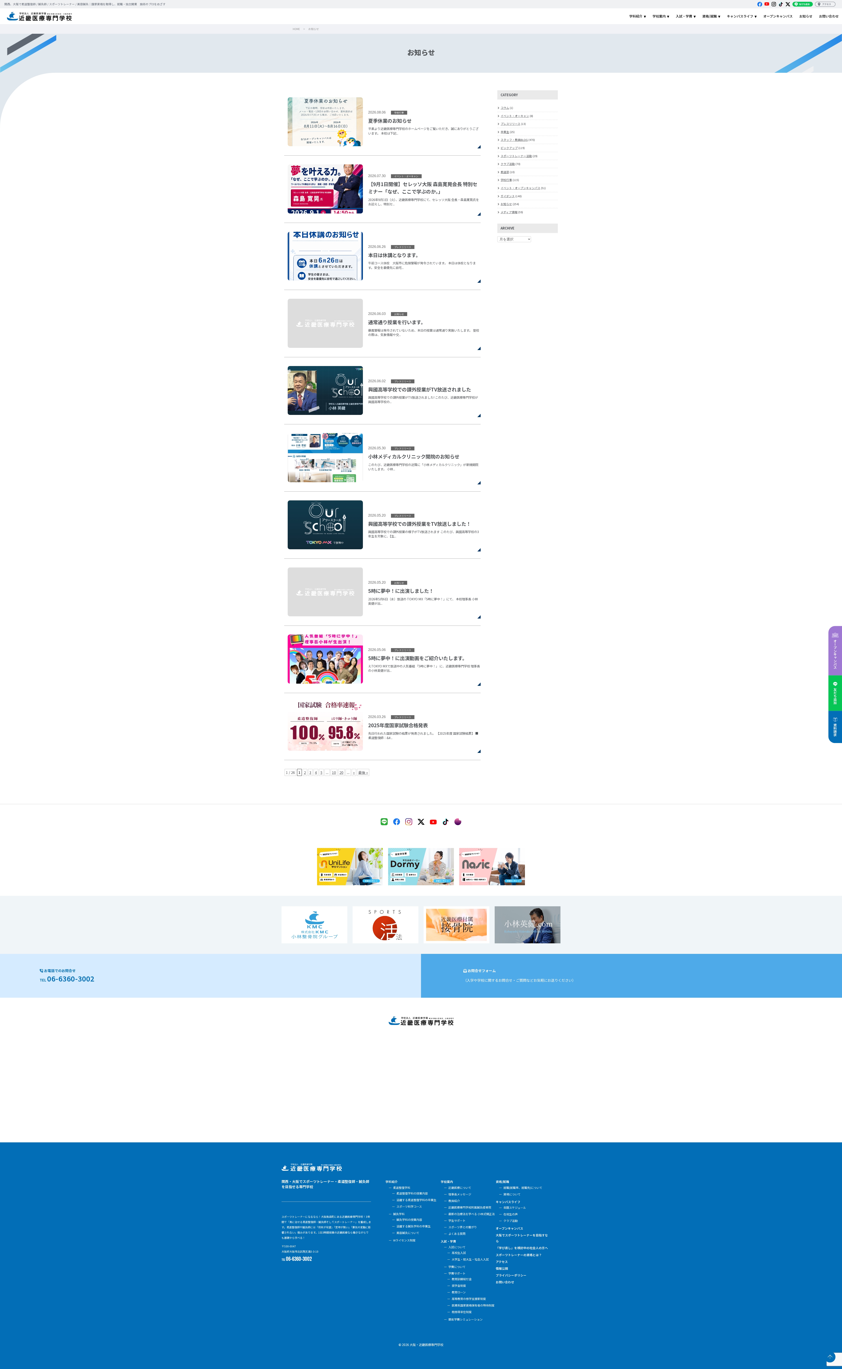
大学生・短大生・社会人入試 (470, 1259)
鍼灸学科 (399, 1214)
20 (341, 772)
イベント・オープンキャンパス (520, 188)
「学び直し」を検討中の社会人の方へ (522, 1248)
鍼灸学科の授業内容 (409, 1220)
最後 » (363, 772)
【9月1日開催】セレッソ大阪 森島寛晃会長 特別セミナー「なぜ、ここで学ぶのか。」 (382, 189)
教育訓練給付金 (462, 1279)
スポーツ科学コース (409, 1206)
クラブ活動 (508, 164)
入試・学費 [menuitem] (684, 16)
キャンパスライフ (508, 1202)
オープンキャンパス (835, 654)
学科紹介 (391, 1181)
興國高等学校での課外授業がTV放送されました (382, 390)
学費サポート (457, 1273)
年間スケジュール (514, 1207)
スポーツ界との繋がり (462, 1227)
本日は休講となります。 (382, 256)
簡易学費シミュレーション (465, 1319)
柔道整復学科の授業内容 (412, 1193)
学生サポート (457, 1220)
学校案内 (447, 1181)
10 (334, 772)
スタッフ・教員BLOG (514, 140)
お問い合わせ (505, 1282)
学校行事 (506, 180)
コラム (505, 108)
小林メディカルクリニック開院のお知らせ (382, 457)
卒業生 (505, 132)
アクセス (502, 1261)
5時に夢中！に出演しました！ (382, 592)
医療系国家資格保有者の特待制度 (473, 1305)
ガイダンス (508, 196)
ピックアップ (509, 148)
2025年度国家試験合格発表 (382, 726)
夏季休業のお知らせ (382, 126)
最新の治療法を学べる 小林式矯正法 (471, 1214)
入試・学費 (448, 1241)
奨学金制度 (459, 1286)
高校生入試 (459, 1253)
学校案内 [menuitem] (659, 16)
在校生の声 (510, 1214)
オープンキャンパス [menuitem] (778, 16)
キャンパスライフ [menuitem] (740, 16)
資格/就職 (502, 1181)
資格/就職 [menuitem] (709, 16)
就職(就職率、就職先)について (522, 1188)
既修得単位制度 (462, 1312)
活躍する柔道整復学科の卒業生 (416, 1200)
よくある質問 (457, 1234)
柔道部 (505, 172)
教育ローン (459, 1292)
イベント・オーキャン (515, 116)
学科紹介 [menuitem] (635, 16)
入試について (457, 1247)
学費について (457, 1267)
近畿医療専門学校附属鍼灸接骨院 (469, 1207)
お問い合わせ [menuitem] (829, 16)
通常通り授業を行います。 (382, 323)
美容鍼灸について (407, 1233)
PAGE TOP (829, 1356)
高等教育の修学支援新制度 (469, 1299)
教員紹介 (454, 1201)
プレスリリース (510, 124)
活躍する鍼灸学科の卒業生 (413, 1226)
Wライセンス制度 (404, 1240)
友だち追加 (835, 696)
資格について (512, 1194)
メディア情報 (509, 212)
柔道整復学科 (401, 1188)
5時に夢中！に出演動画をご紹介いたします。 (382, 659)
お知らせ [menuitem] (805, 16)
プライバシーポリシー (511, 1275)
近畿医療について (459, 1188)
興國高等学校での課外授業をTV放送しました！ (382, 525)
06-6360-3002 (71, 978)
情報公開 (502, 1268)
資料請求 (835, 729)
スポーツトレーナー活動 (516, 156)
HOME (296, 29)
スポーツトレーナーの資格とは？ (519, 1255)
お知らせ (506, 204)
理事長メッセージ (459, 1194)
